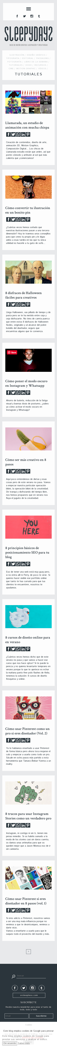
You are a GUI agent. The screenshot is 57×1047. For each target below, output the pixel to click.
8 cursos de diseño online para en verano (27, 639)
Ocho (28, 65)
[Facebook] (8, 135)
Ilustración (17, 55)
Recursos (40, 65)
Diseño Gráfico (36, 55)
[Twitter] (13, 135)
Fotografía (14, 61)
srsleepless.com (29, 995)
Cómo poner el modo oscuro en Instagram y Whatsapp (26, 383)
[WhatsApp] (18, 135)
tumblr (38, 15)
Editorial (28, 58)
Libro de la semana (36, 61)
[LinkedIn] (23, 135)
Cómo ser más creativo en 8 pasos (25, 462)
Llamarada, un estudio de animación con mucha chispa (27, 125)
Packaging (42, 58)
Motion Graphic (26, 68)
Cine (11, 68)
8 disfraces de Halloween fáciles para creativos (23, 295)
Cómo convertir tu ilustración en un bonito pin (27, 210)
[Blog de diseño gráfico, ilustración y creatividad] (28, 36)
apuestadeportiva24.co (10, 966)
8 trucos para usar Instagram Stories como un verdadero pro (28, 816)
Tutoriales (16, 65)
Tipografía (12, 58)
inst (31, 15)
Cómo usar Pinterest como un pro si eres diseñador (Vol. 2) (27, 731)
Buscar (13, 976)
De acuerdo (9, 1043)
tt (24, 15)
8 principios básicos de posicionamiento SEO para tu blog (27, 552)
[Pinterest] (28, 135)
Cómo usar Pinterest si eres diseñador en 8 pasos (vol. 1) (25, 901)
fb (16, 15)
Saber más (24, 1043)
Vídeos (42, 68)
